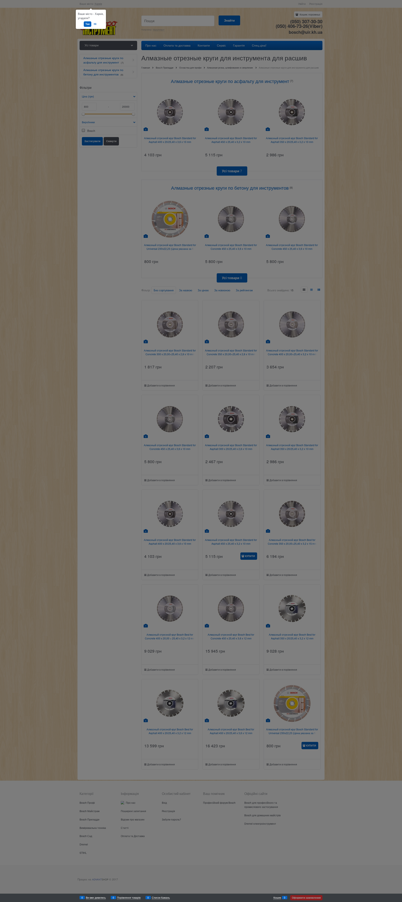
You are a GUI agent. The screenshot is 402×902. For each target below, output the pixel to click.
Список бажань (161, 897)
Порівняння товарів (128, 897)
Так (87, 24)
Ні (95, 24)
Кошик (277, 897)
